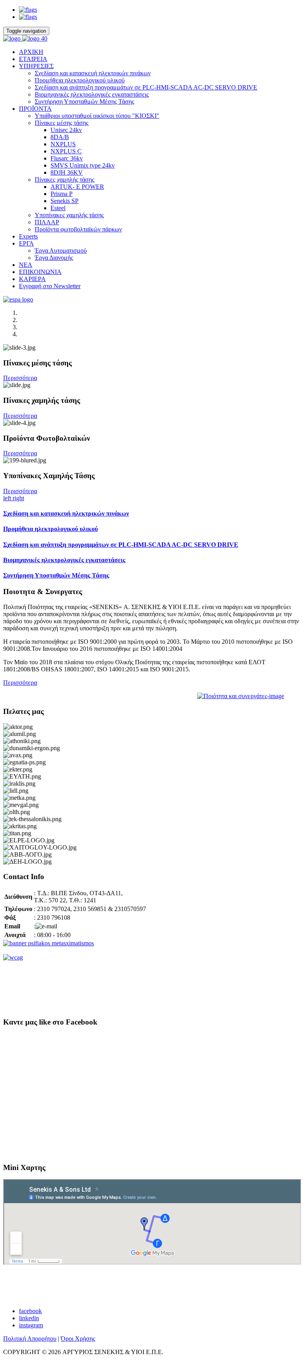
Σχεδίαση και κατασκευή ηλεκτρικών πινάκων (93, 73)
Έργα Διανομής (54, 257)
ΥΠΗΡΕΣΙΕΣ (36, 66)
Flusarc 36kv (66, 158)
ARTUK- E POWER (77, 186)
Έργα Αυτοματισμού (61, 250)
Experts (28, 236)
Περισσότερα (20, 378)
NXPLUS (63, 144)
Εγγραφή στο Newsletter (49, 286)
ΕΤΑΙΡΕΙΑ (33, 59)
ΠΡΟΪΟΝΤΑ (35, 108)
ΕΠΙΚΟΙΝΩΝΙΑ (40, 271)
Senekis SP (64, 200)
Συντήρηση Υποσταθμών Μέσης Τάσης (84, 101)
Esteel (57, 208)
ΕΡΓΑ (26, 243)
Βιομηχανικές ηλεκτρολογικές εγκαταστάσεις (92, 94)
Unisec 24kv (66, 130)
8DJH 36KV (66, 172)
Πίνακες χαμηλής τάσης (64, 179)
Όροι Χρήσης (78, 1338)
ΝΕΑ (25, 264)
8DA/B (59, 137)
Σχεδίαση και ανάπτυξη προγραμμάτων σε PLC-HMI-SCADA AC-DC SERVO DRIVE (146, 87)
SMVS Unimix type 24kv (82, 165)
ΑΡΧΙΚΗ (31, 51)
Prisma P (61, 193)
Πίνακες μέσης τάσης (61, 122)
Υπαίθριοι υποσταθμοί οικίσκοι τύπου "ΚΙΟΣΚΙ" (97, 115)
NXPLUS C (66, 151)
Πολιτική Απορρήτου (29, 1338)
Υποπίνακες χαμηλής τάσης (69, 215)
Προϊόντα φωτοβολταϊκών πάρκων (78, 229)
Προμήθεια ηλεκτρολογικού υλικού (80, 80)
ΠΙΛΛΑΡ (47, 222)
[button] (8, 498)
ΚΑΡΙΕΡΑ (32, 279)
